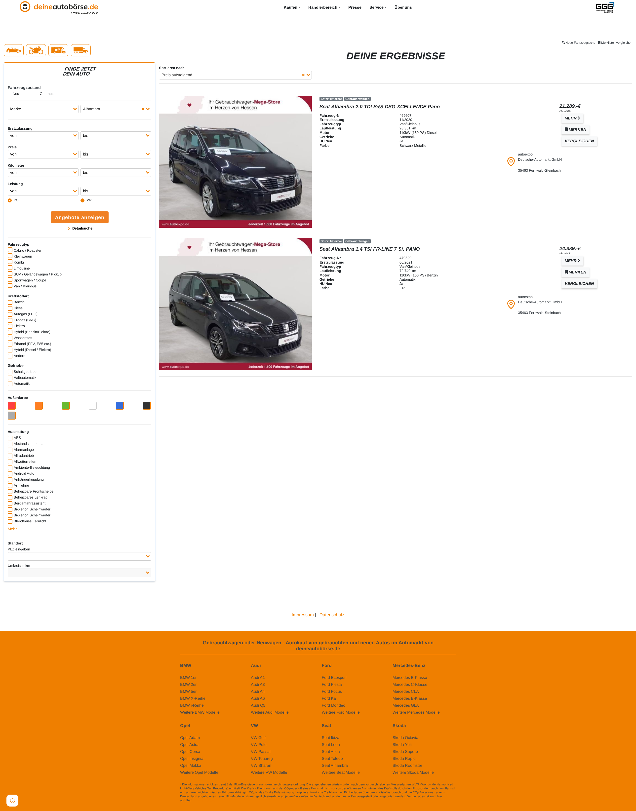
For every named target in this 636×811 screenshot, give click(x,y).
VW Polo (259, 744)
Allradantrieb (24, 456)
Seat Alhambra (335, 765)
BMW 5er (188, 691)
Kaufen (290, 7)
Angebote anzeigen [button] (79, 217)
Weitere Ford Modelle (341, 712)
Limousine (22, 268)
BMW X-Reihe (192, 698)
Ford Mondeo (333, 705)
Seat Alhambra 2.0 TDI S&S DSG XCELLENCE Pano (379, 106)
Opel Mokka (190, 765)
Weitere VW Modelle (269, 772)
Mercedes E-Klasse (410, 698)
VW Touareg (262, 758)
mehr (571, 118)
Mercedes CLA (406, 691)
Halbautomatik (25, 378)
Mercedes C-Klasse (410, 684)
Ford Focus (332, 691)
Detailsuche (81, 228)
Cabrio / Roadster (27, 250)
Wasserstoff (23, 338)
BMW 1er (188, 677)
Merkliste (607, 42)
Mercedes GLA (406, 705)
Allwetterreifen (25, 461)
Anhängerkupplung (29, 479)
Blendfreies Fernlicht (30, 521)
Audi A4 (258, 691)
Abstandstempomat (29, 444)
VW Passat (261, 751)
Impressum (303, 614)
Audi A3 (258, 684)
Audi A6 (258, 698)
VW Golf (258, 737)
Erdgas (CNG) (25, 320)
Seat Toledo (332, 758)
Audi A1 (258, 677)
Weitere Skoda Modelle (413, 772)
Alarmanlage (24, 450)
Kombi (19, 262)
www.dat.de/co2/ (204, 800)
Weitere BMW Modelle (200, 712)
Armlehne (21, 485)
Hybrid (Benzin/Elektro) (32, 332)
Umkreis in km (19, 566)
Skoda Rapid (404, 758)
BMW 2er (188, 684)
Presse (354, 7)
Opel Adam (190, 737)
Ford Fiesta (332, 684)
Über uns (403, 7)
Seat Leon (331, 744)
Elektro (19, 326)
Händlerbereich (322, 7)
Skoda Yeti (402, 744)
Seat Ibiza (330, 737)
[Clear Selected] (143, 109)
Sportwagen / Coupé (30, 280)
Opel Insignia (191, 758)
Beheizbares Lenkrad (30, 497)
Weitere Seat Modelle (341, 772)
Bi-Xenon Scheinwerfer (32, 509)
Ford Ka (329, 698)
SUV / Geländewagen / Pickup (38, 274)
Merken (577, 129)
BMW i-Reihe (192, 705)
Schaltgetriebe (25, 372)
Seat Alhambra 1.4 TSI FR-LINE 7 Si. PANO (369, 249)
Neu (16, 94)
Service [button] (376, 7)
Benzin (19, 302)
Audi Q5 (258, 705)
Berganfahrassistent (29, 503)
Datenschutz (331, 614)
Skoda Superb (405, 751)
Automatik (22, 384)
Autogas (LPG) (26, 314)
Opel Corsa (190, 751)
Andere (19, 356)
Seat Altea (331, 751)
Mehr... (13, 529)
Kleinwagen (23, 256)
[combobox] (43, 109)
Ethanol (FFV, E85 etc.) (32, 344)
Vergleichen (624, 42)
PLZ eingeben (19, 549)
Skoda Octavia (405, 737)
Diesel (18, 308)
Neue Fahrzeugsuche (580, 42)
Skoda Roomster (407, 765)
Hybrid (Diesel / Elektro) (32, 350)
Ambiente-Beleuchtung (32, 467)
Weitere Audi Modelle (270, 712)
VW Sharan (261, 765)
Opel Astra (189, 744)
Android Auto (24, 473)
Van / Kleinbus (25, 286)
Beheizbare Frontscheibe (33, 491)
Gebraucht (48, 94)
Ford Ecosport (334, 677)
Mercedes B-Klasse (410, 677)
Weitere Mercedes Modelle (416, 712)
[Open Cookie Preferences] (12, 800)
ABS (17, 438)
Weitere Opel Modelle (199, 772)
